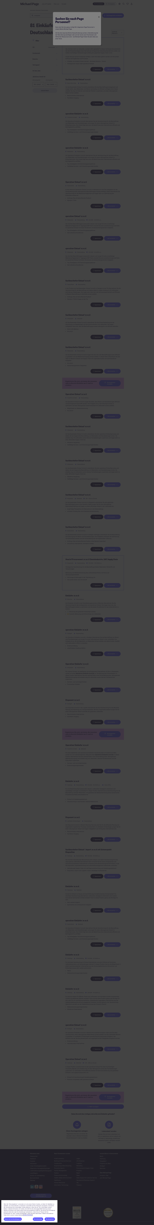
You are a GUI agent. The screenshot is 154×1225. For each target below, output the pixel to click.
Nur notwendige (38, 1219)
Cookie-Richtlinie (27, 1215)
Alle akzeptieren (50, 1219)
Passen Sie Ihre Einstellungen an (13, 1219)
